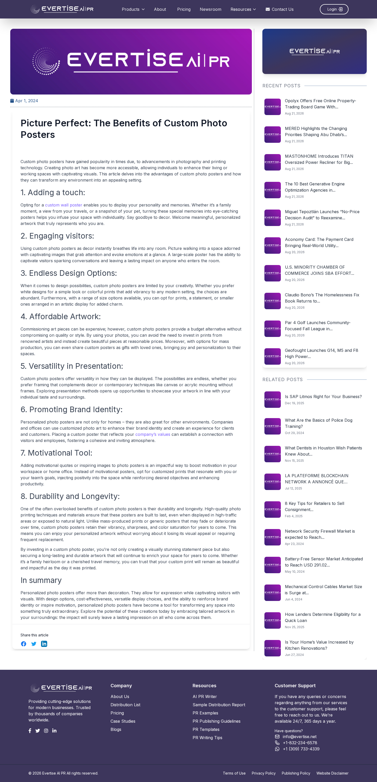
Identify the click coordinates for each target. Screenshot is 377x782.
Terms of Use (234, 773)
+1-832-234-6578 (300, 742)
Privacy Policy (264, 773)
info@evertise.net (299, 736)
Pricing (184, 9)
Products (131, 9)
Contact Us (283, 9)
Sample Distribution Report (219, 704)
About (160, 9)
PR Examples (205, 712)
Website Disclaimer (332, 773)
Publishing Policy (296, 773)
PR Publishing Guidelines (217, 721)
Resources (241, 9)
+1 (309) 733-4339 (301, 748)
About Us (120, 696)
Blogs (116, 729)
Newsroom (210, 9)
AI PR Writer (205, 696)
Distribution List (125, 704)
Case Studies (123, 721)
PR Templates (206, 729)
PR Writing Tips (207, 737)
